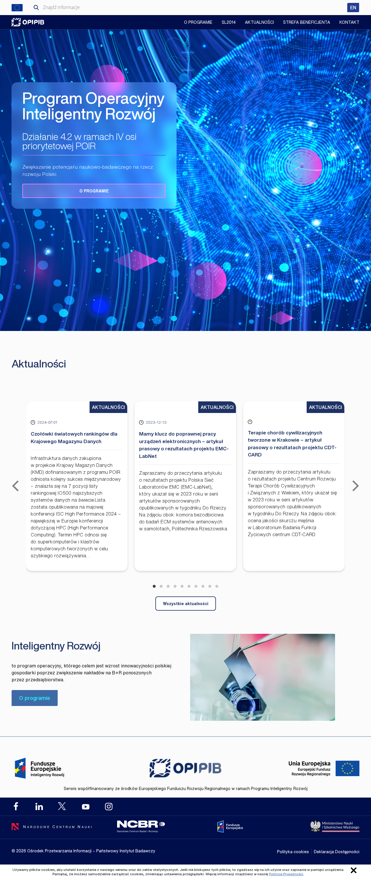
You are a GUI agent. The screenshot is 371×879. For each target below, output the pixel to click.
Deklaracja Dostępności (336, 852)
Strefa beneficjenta (306, 22)
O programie (94, 191)
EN (354, 7)
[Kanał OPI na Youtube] (85, 806)
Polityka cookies (293, 852)
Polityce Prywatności (286, 873)
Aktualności (259, 22)
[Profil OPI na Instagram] (108, 806)
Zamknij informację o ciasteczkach (354, 870)
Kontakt (349, 22)
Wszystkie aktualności (185, 603)
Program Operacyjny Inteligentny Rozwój (28, 22)
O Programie (198, 22)
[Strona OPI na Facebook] (16, 806)
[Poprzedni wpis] (15, 486)
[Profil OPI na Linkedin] (39, 806)
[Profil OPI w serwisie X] (62, 806)
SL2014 (229, 22)
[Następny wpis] (355, 486)
